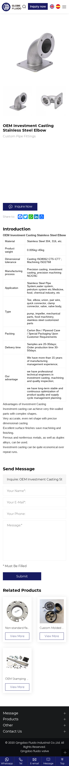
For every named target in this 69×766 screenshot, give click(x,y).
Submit (22, 576)
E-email (34, 763)
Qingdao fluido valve (34, 751)
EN (52, 6)
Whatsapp (7, 763)
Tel (20, 763)
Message (48, 763)
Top (62, 763)
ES (58, 6)
